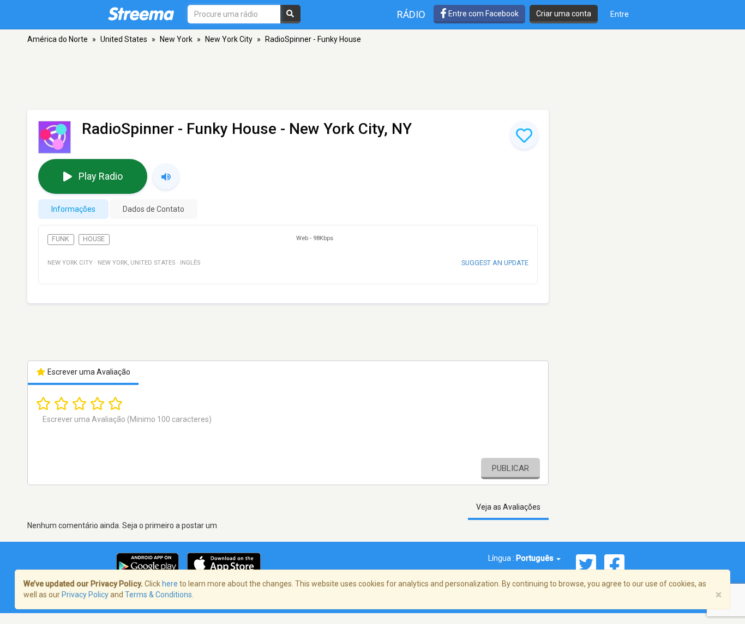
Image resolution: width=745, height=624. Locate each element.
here (170, 583)
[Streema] (141, 13)
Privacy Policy (85, 594)
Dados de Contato (153, 209)
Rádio (411, 14)
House (94, 239)
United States (123, 39)
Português (535, 558)
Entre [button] (619, 14)
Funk (60, 239)
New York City (229, 39)
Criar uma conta (563, 13)
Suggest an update (494, 263)
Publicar (510, 468)
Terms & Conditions (158, 594)
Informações (73, 209)
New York (176, 39)
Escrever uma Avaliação (88, 372)
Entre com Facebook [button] (483, 13)
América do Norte (57, 39)
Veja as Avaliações (508, 507)
